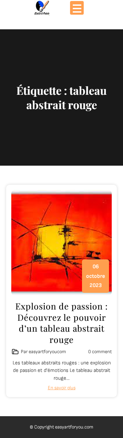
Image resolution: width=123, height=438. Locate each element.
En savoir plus (62, 388)
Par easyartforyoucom (43, 351)
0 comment (100, 351)
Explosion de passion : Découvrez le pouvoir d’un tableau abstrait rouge (61, 322)
